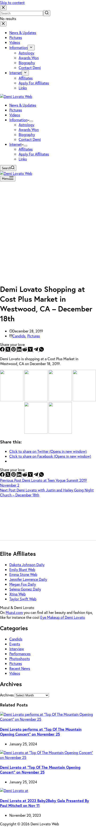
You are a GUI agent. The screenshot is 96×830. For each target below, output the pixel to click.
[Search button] (46, 13)
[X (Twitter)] (8, 350)
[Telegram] (36, 350)
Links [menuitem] (23, 87)
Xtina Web (17, 593)
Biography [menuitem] (27, 62)
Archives (7, 694)
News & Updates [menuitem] (22, 32)
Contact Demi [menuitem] (30, 67)
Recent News (19, 668)
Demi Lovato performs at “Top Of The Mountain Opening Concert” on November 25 (41, 732)
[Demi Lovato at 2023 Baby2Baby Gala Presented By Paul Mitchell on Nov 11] (14, 790)
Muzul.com (14, 612)
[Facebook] (3, 350)
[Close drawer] (3, 23)
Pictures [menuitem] (15, 37)
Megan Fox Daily (22, 584)
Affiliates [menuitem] (26, 78)
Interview (16, 648)
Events (14, 643)
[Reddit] (25, 350)
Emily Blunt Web (22, 569)
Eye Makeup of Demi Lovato (62, 617)
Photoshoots (19, 658)
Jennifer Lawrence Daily (28, 579)
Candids (18, 335)
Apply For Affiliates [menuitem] (34, 82)
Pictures (33, 335)
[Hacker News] (31, 350)
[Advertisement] (48, 231)
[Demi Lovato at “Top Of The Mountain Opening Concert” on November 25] (48, 757)
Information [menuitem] (18, 47)
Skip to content (12, 2)
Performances (20, 653)
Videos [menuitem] (14, 42)
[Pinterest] (14, 350)
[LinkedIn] (19, 350)
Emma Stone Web (23, 574)
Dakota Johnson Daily (27, 564)
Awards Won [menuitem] (29, 57)
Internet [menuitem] (15, 72)
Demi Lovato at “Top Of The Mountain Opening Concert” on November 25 (40, 770)
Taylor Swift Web (22, 598)
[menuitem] (31, 47)
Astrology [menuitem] (26, 52)
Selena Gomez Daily (25, 589)
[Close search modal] (3, 7)
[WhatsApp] (41, 350)
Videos (14, 673)
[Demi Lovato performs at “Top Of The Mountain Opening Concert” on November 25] (48, 719)
